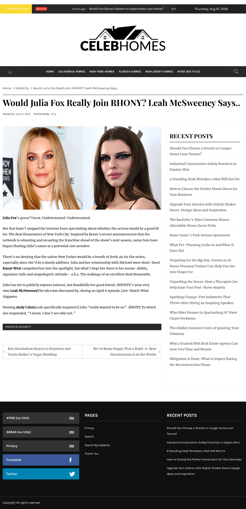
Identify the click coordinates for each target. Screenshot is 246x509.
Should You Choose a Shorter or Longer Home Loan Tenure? (99, 8)
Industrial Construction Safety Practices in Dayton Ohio (203, 442)
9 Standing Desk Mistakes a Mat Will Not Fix (205, 179)
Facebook (13, 460)
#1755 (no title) (188, 71)
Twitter (11, 474)
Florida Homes (130, 71)
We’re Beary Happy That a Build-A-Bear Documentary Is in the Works (124, 352)
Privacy (11, 446)
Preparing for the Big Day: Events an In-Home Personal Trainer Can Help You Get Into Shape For (202, 266)
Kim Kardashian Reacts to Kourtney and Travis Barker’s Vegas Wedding (39, 352)
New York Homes (102, 71)
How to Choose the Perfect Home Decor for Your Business (204, 459)
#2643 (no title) (18, 432)
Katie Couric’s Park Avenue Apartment (200, 235)
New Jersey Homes (159, 71)
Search (89, 436)
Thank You (92, 453)
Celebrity (25, 326)
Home (50, 71)
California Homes (71, 71)
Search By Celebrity (97, 445)
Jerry (53, 114)
